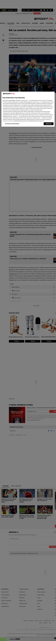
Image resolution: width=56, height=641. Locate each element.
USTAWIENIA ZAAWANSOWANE (12, 123)
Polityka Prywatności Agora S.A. (37, 121)
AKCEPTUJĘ (48, 123)
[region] (28, 109)
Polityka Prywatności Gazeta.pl (22, 121)
